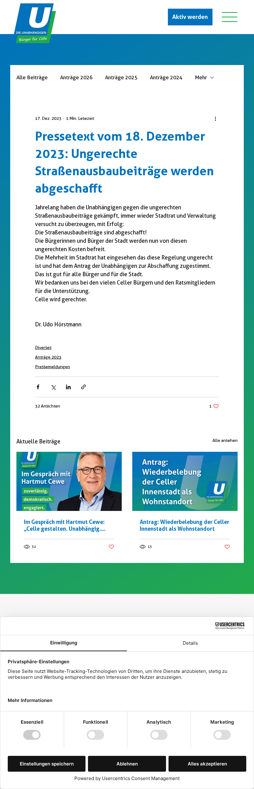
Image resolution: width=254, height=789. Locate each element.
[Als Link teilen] (83, 387)
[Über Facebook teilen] (38, 387)
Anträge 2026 (76, 77)
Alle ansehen (225, 440)
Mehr (201, 77)
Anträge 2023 (48, 357)
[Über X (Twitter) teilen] (53, 387)
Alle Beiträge (32, 77)
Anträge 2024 (166, 77)
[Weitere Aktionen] (215, 118)
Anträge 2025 (121, 77)
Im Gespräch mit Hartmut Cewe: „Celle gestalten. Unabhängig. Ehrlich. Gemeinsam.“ (64, 525)
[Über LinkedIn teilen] (68, 387)
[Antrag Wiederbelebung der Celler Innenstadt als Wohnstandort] (185, 481)
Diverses (43, 347)
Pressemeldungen (52, 366)
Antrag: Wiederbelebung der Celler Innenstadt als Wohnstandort (184, 525)
